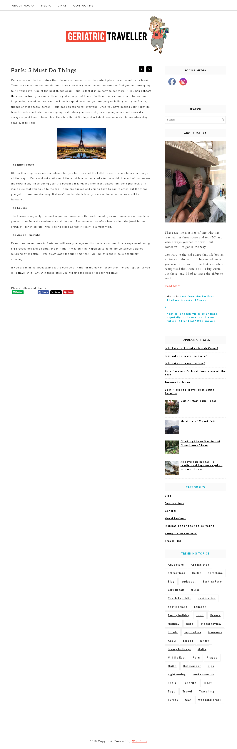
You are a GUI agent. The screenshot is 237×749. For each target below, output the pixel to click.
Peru (196, 657)
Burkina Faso (212, 581)
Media (46, 5)
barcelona (215, 573)
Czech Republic (179, 598)
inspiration (192, 632)
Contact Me (83, 5)
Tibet (207, 682)
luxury (204, 640)
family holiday (178, 615)
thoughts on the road (181, 533)
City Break (176, 589)
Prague (212, 657)
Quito (172, 666)
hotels (173, 632)
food (200, 615)
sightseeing (177, 674)
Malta (202, 649)
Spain (172, 682)
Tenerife (189, 682)
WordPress (139, 741)
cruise (195, 589)
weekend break (210, 699)
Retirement (192, 666)
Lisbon (188, 640)
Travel (187, 691)
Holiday (174, 623)
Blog (168, 495)
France (215, 615)
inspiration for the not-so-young (189, 525)
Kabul (172, 640)
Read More (173, 286)
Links (62, 5)
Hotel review (211, 623)
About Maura (23, 5)
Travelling (206, 691)
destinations (177, 606)
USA (188, 699)
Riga (211, 666)
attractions (176, 573)
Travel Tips (173, 540)
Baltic (196, 573)
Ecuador (200, 606)
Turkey (173, 699)
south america (203, 674)
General (170, 510)
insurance (215, 632)
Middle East (177, 657)
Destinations (174, 503)
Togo (172, 691)
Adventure (176, 564)
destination (207, 598)
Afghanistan (200, 564)
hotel (190, 623)
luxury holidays (179, 649)
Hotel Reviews (175, 518)
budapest (188, 581)
